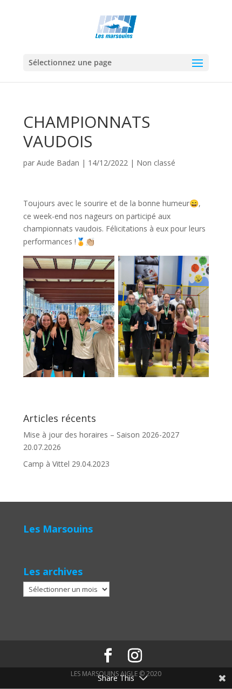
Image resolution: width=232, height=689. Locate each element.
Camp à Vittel (46, 464)
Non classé (156, 163)
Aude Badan (58, 163)
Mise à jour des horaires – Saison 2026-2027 (101, 434)
